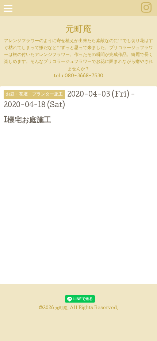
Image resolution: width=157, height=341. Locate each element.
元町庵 (78, 30)
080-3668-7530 (84, 76)
